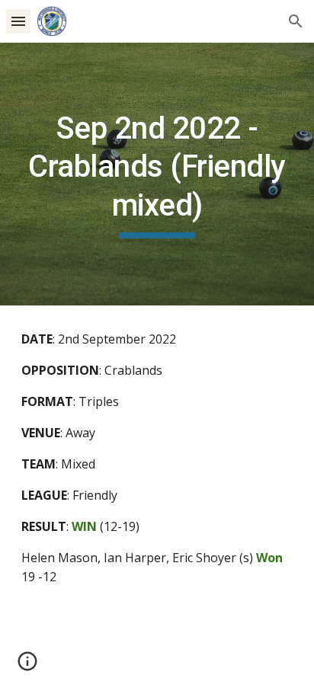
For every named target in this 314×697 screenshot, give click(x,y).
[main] (157, 174)
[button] (18, 21)
